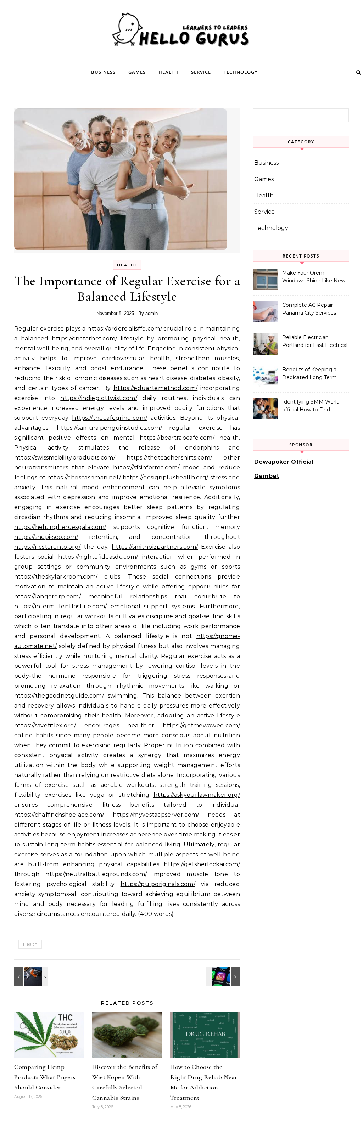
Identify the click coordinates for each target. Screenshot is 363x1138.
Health (168, 72)
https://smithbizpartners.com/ (155, 546)
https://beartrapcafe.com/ (177, 437)
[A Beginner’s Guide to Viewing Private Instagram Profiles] (224, 976)
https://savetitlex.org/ (45, 725)
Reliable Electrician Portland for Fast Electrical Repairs (314, 342)
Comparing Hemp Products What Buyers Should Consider (44, 1077)
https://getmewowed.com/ (201, 725)
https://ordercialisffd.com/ (124, 328)
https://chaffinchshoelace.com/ (59, 814)
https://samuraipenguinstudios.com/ (109, 427)
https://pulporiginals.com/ (158, 884)
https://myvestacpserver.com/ (156, 814)
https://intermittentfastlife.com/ (60, 606)
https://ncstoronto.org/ (47, 546)
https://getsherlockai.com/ (202, 864)
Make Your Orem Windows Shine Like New (313, 277)
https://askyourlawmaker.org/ (196, 794)
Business (103, 72)
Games (137, 72)
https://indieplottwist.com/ (98, 398)
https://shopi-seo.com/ (46, 537)
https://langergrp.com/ (47, 596)
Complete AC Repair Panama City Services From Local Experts (309, 309)
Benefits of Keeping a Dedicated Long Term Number (309, 374)
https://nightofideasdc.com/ (98, 556)
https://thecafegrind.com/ (109, 418)
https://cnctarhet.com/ (84, 338)
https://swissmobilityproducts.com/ (64, 457)
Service (201, 72)
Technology (241, 72)
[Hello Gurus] (181, 32)
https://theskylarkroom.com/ (56, 576)
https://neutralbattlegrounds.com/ (96, 874)
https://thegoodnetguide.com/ (59, 695)
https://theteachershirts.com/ (169, 457)
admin (151, 313)
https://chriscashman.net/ (84, 477)
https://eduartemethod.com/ (155, 388)
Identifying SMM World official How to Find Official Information (311, 406)
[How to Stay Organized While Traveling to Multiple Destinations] (30, 976)
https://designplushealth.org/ (165, 477)
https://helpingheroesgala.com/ (60, 527)
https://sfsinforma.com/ (146, 467)
